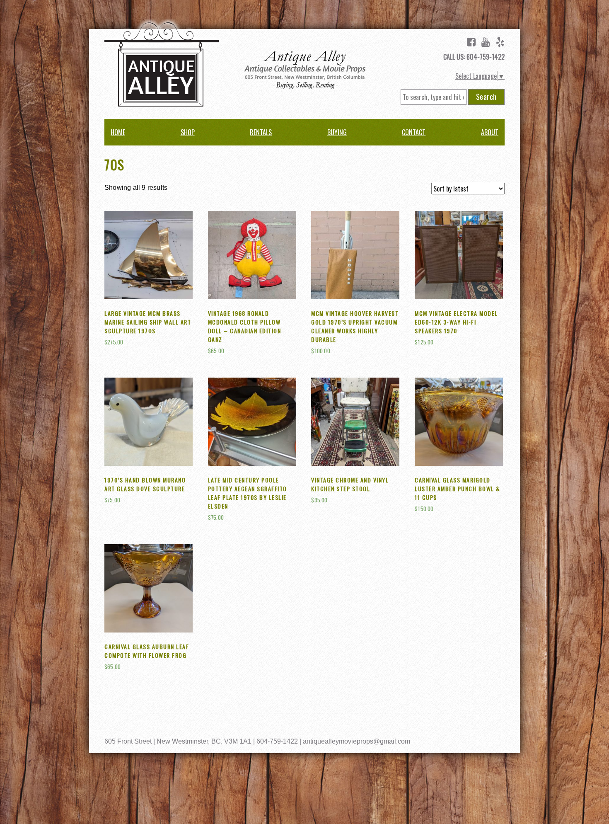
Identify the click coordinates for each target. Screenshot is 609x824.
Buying (337, 132)
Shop (188, 132)
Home (118, 132)
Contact (413, 132)
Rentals (261, 132)
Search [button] (486, 96)
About (489, 132)
